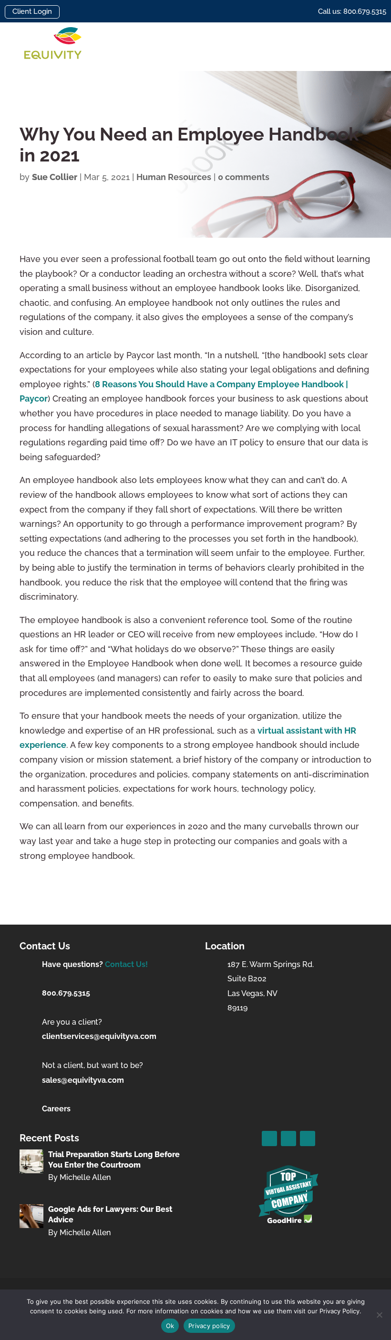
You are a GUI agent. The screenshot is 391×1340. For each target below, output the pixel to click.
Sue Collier (54, 177)
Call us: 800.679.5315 (352, 11)
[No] (379, 1315)
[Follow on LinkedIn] (307, 1138)
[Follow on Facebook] (269, 1138)
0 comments (243, 177)
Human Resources (173, 177)
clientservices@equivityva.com (99, 1036)
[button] (360, 47)
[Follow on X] (288, 1138)
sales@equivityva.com (83, 1080)
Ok (170, 1326)
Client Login (32, 11)
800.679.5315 (66, 992)
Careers (56, 1108)
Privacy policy (209, 1326)
